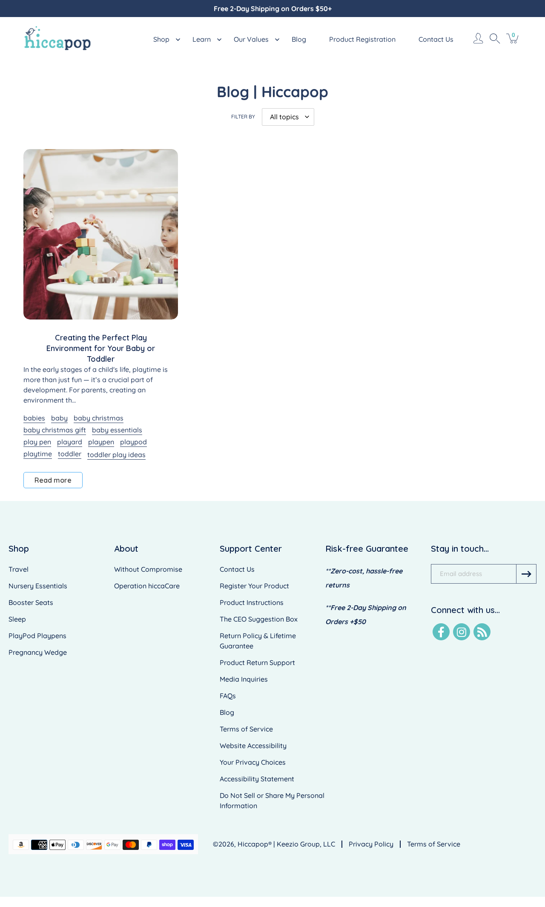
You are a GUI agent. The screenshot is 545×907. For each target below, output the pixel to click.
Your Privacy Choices (253, 762)
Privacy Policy (371, 844)
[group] (272, 8)
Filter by (243, 116)
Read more (53, 480)
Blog (227, 712)
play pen (37, 442)
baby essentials (117, 430)
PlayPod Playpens (37, 635)
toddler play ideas (116, 454)
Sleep (17, 619)
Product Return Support (257, 662)
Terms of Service (246, 729)
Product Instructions (252, 602)
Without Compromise (148, 569)
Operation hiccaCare (147, 586)
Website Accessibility (253, 745)
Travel (19, 569)
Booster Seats (31, 602)
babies (34, 418)
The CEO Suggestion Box (259, 619)
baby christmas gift (54, 430)
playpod (133, 442)
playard (69, 442)
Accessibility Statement (257, 779)
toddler (69, 453)
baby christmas (98, 418)
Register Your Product (254, 586)
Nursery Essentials (38, 586)
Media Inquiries (244, 679)
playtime (37, 453)
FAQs (228, 695)
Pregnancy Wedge (38, 652)
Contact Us (237, 569)
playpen (101, 442)
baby (59, 418)
